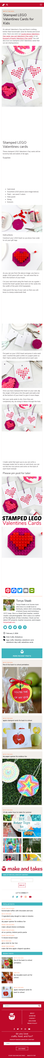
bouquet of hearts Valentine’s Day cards (17, 38)
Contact (32, 1018)
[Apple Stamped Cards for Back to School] (22, 736)
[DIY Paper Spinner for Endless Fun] (22, 782)
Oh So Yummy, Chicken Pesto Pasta (14, 932)
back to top (31, 1055)
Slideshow (19, 637)
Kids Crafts (10, 637)
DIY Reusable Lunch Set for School (23, 976)
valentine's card (28, 640)
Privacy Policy (32, 1023)
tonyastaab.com (9, 622)
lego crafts (10, 640)
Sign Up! (22, 885)
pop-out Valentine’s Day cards (22, 36)
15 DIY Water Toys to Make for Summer (17, 812)
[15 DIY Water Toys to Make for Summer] (22, 837)
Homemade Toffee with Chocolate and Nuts (17, 911)
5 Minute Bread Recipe (10, 938)
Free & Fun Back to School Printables (16, 664)
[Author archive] (5, 627)
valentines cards (27, 642)
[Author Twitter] (15, 627)
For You (17, 972)
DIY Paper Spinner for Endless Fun (15, 756)
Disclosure (32, 1021)
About (32, 1013)
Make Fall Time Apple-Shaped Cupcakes (16, 948)
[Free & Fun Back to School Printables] (22, 690)
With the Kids (8, 11)
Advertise (32, 1015)
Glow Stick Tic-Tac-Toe (10, 943)
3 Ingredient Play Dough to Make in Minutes (17, 916)
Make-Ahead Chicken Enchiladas (13, 927)
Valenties (18, 640)
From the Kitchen (8, 908)
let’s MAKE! (22, 1048)
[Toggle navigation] (41, 4)
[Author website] (10, 627)
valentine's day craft (13, 642)
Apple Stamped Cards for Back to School (17, 720)
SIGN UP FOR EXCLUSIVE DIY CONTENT (22, 1039)
